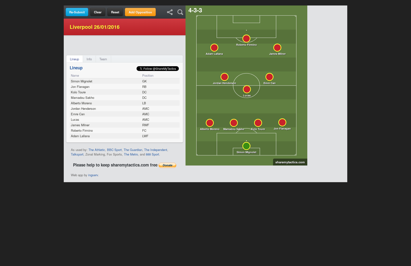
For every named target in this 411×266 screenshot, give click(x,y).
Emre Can (78, 114)
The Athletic (96, 149)
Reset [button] (115, 12)
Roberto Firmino (82, 130)
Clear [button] (98, 12)
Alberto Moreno (81, 103)
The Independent (155, 149)
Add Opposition (140, 12)
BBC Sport (114, 149)
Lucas (75, 119)
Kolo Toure (78, 92)
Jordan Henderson (83, 108)
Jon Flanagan (80, 86)
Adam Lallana (80, 136)
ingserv (93, 175)
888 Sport (152, 154)
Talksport (77, 154)
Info (89, 59)
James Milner (80, 125)
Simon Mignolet (81, 81)
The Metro (131, 154)
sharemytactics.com (289, 162)
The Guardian (133, 149)
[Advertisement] (205, 2)
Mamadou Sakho (82, 97)
